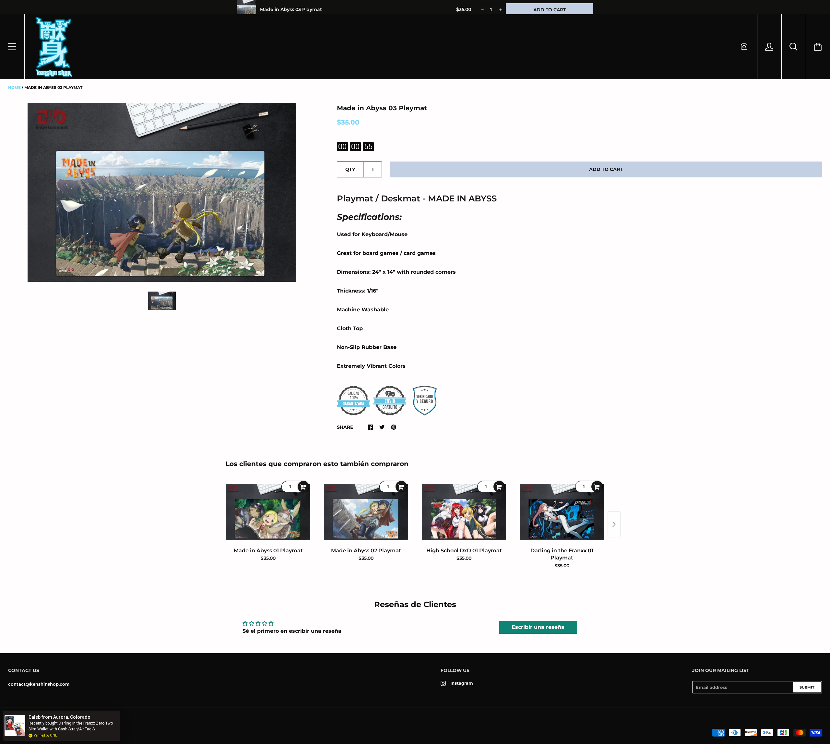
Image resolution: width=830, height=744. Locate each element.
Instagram (461, 683)
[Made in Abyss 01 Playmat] (268, 512)
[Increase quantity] (500, 10)
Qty (350, 169)
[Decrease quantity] (482, 10)
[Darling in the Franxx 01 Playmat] (562, 512)
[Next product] (614, 524)
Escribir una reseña (538, 627)
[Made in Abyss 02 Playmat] (366, 512)
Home (14, 87)
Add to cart (606, 169)
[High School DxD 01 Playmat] (464, 512)
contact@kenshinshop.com (39, 684)
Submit (807, 687)
